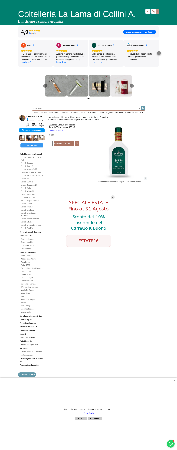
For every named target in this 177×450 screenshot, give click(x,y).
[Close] (113, 197)
